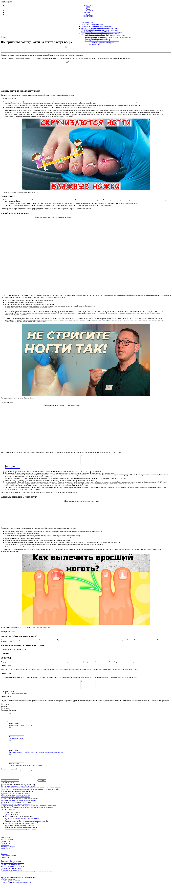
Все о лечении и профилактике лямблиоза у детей (18, 786)
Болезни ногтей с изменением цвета (21, 725)
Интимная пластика (95, 35)
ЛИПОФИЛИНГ (88, 23)
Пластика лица (6, 841)
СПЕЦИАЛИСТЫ (88, 10)
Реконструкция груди (8, 846)
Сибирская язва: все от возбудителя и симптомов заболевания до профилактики (36, 752)
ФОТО (88, 7)
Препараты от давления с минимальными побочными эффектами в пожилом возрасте (30, 789)
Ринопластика (5, 843)
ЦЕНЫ (88, 9)
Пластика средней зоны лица (108, 30)
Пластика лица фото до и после (11, 864)
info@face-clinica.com (8, 879)
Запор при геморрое (11, 814)
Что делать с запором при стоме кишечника (19, 825)
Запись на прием (94, 44)
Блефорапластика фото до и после (12, 863)
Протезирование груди (97, 32)
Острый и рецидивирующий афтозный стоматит (25, 765)
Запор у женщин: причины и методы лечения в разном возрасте (26, 822)
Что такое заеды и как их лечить (16, 693)
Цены (95, 43)
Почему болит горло (16, 738)
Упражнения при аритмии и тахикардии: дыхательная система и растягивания (27, 807)
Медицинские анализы (8, 855)
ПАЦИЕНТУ (88, 12)
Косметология (5, 848)
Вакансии (4, 854)
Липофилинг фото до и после (11, 861)
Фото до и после (94, 41)
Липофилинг (5, 838)
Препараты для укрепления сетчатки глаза (15, 797)
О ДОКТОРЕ (88, 5)
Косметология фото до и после (11, 870)
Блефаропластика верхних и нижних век (99, 26)
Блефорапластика (7, 839)
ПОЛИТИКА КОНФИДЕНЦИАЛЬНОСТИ (16, 882)
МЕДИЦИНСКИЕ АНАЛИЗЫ (95, 37)
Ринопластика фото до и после (11, 868)
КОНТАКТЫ (88, 16)
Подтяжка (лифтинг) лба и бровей (108, 28)
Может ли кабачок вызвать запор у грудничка (20, 829)
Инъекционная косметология (95, 34)
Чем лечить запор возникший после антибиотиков (22, 818)
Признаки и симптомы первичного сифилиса (16, 804)
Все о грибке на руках (12, 468)
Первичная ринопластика (95, 30)
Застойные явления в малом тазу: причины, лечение (18, 800)
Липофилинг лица (96, 25)
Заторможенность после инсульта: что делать (16, 793)
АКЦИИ (88, 14)
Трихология (95, 39)
